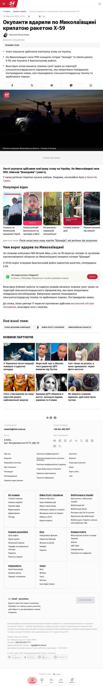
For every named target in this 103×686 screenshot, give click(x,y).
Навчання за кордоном (81, 553)
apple (29, 657)
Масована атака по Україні (51, 513)
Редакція (7, 458)
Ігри (70, 476)
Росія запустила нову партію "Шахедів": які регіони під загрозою (58, 240)
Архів (71, 467)
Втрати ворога (46, 521)
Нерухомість (14, 566)
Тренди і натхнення (16, 577)
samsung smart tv (60, 657)
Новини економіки (18, 532)
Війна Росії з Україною (51, 495)
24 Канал (7, 11)
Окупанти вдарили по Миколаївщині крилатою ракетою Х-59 (54, 11)
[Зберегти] (91, 85)
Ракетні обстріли (47, 499)
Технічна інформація (45, 478)
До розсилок (85, 600)
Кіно (42, 532)
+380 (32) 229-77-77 (23, 642)
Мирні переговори (48, 506)
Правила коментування (46, 473)
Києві (90, 177)
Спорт (43, 566)
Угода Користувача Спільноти (49, 469)
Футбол (43, 573)
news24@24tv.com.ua (14, 429)
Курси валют (13, 539)
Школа (74, 542)
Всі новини (14, 495)
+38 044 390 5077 (62, 429)
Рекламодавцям (10, 476)
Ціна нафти (13, 535)
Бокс (42, 569)
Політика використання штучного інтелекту (50, 459)
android (14, 657)
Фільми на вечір (47, 543)
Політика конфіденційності (48, 454)
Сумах (6, 180)
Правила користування (13, 480)
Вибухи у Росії (46, 517)
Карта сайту (74, 472)
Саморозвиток (77, 549)
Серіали (43, 550)
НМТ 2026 (75, 546)
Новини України (20, 11)
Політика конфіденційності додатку (51, 464)
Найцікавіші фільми (48, 535)
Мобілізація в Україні (82, 495)
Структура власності (77, 463)
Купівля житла (14, 573)
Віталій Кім (18, 40)
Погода (11, 517)
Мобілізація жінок (79, 509)
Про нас (7, 454)
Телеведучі (8, 472)
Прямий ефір (14, 506)
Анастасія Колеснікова (19, 35)
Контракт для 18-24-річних (82, 513)
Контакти (73, 454)
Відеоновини (14, 509)
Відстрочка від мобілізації (82, 516)
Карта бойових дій (48, 502)
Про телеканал (10, 467)
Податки (12, 553)
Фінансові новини (16, 543)
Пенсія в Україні (15, 557)
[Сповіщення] (100, 3)
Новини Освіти (78, 532)
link (54, 440)
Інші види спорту (47, 584)
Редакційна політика (12, 463)
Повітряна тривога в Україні (52, 509)
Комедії (43, 546)
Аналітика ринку (15, 569)
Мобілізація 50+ (78, 505)
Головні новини (15, 499)
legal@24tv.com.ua (38, 645)
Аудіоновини (14, 513)
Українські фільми (48, 539)
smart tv (44, 657)
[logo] (12, 3)
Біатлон (43, 580)
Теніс (42, 577)
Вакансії (72, 458)
